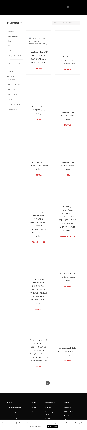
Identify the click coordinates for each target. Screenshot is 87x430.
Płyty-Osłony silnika (15, 56)
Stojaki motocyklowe (15, 64)
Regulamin (48, 407)
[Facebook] (9, 420)
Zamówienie (36, 412)
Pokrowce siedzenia (13, 104)
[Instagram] (15, 420)
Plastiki (9, 99)
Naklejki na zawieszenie (11, 78)
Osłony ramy (12, 51)
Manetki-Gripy (13, 46)
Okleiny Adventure (13, 84)
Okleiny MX (11, 89)
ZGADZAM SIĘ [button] (52, 426)
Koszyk (34, 407)
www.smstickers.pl (15, 413)
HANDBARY (13, 36)
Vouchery (11, 71)
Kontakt (47, 418)
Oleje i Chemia (12, 94)
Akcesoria (10, 31)
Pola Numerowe (12, 109)
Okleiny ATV (68, 412)
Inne (9, 41)
